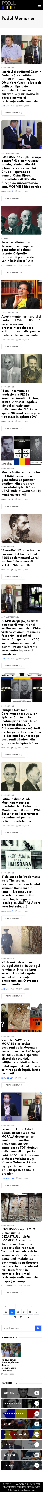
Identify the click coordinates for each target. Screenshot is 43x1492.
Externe (4, 238)
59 (12, 1312)
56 (31, 1306)
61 (24, 1312)
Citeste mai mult (12, 113)
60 (18, 1312)
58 (6, 1312)
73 (21, 1317)
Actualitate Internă (10, 153)
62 (30, 1312)
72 (15, 1317)
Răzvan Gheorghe (9, 265)
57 (37, 1306)
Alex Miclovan (7, 106)
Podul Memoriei (8, 68)
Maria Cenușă (7, 191)
